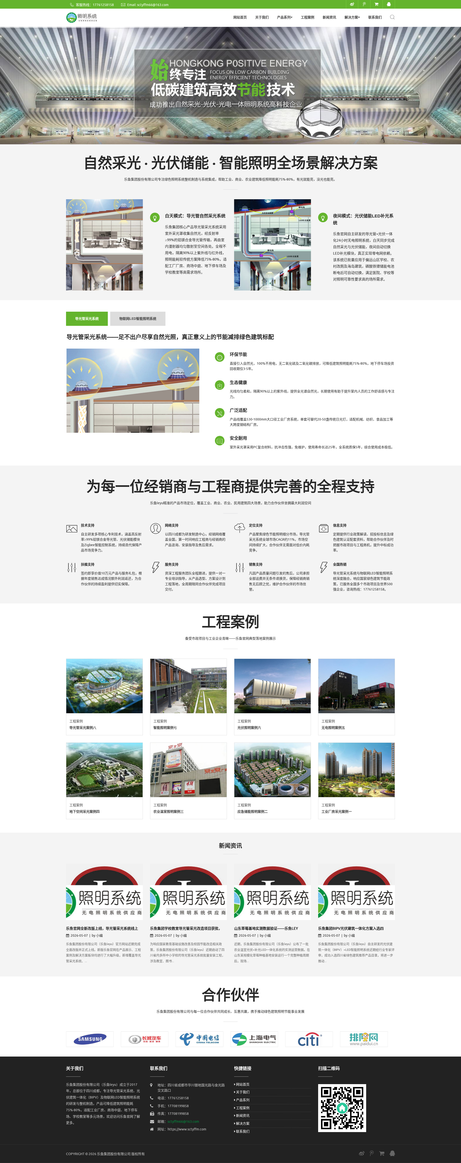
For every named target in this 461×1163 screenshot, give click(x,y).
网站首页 (240, 17)
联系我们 (375, 17)
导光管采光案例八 (82, 728)
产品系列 (284, 17)
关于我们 (262, 17)
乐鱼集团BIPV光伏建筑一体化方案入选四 (351, 928)
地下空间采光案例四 (84, 811)
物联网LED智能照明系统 (137, 319)
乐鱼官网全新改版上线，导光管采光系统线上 (102, 928)
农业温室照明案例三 (168, 811)
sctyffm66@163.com (153, 5)
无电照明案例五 (333, 728)
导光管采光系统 (87, 319)
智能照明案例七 (165, 728)
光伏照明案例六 (249, 728)
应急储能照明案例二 (252, 811)
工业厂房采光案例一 (336, 811)
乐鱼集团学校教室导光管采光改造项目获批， (186, 928)
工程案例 (307, 17)
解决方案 (351, 17)
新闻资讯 (329, 17)
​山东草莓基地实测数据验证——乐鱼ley (266, 928)
